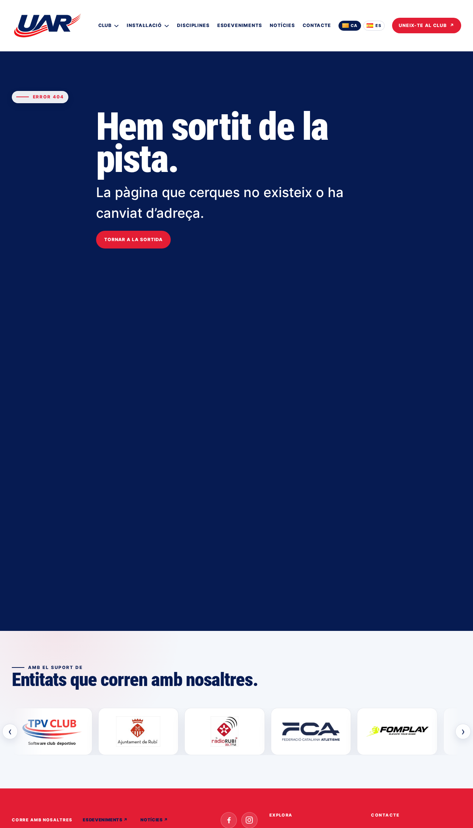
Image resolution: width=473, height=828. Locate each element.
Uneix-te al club (427, 25)
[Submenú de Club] (116, 25)
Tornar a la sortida (133, 239)
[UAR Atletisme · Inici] (47, 25)
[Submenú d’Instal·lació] (166, 25)
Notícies (154, 819)
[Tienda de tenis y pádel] (397, 731)
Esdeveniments (105, 819)
